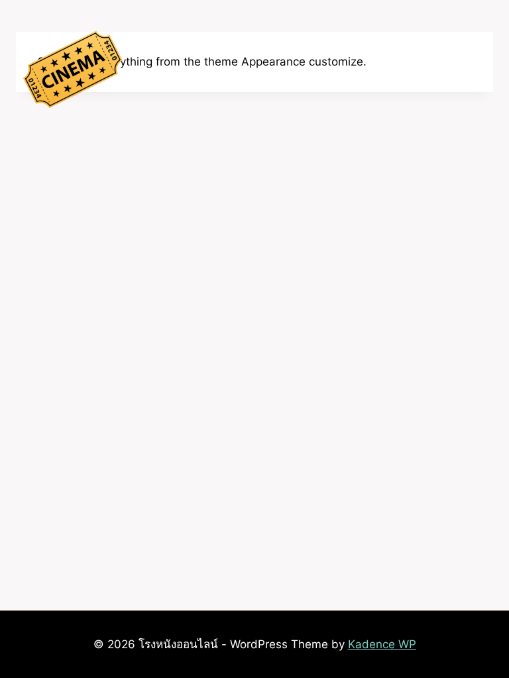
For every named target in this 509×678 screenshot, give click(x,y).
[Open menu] (485, 72)
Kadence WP (382, 644)
